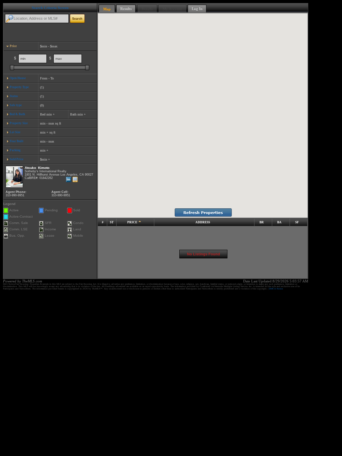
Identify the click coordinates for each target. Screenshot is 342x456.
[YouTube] (75, 179)
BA (279, 222)
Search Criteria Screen (50, 8)
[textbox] (37, 18)
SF (297, 222)
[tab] (50, 46)
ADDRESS (202, 222)
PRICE (132, 222)
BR (262, 222)
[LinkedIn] (69, 179)
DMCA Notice (276, 288)
